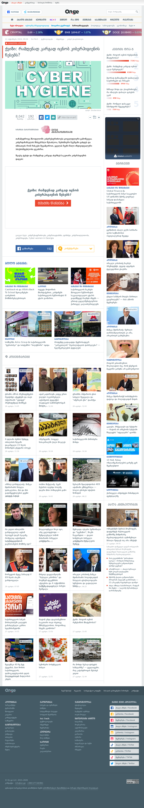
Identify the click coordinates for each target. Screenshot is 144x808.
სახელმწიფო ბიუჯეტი (48, 711)
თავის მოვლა (80, 715)
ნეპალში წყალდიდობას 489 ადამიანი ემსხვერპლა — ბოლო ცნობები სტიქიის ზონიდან (87, 477)
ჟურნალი (41, 20)
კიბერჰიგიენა (22, 238)
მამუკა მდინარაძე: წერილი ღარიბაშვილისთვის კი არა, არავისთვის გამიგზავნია (123, 322)
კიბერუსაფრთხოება (37, 235)
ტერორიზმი (10, 708)
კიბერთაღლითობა (80, 235)
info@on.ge (20, 783)
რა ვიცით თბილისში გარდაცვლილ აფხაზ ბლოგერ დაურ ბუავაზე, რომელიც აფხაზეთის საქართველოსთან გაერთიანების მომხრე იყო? (19, 522)
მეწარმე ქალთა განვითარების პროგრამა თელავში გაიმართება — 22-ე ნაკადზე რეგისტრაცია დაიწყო (123, 579)
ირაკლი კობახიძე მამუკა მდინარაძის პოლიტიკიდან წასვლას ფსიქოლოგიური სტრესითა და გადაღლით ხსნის (87, 568)
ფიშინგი (67, 235)
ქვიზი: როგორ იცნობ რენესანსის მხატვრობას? (87, 613)
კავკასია (8, 715)
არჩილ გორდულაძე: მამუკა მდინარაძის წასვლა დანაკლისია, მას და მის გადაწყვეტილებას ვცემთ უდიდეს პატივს (19, 477)
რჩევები (78, 750)
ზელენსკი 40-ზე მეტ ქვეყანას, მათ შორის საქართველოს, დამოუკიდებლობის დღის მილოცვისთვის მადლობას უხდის (19, 658)
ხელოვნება (44, 735)
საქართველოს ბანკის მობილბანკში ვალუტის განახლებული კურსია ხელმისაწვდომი (19, 613)
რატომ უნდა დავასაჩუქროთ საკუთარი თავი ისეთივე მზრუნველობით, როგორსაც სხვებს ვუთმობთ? (53, 613)
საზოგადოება (109, 26)
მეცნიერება (44, 728)
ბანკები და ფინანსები (48, 705)
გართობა (79, 734)
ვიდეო (63, 20)
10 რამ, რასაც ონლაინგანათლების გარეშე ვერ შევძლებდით (123, 452)
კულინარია (79, 731)
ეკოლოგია (9, 728)
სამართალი (10, 743)
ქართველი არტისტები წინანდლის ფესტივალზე (123, 484)
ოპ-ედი (75, 20)
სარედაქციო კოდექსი (92, 691)
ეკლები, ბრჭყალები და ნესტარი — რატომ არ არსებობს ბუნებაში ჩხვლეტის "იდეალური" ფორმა (123, 419)
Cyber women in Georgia (41, 238)
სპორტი (44, 742)
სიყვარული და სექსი (83, 743)
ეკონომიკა (122, 26)
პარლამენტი (10, 705)
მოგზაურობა (80, 725)
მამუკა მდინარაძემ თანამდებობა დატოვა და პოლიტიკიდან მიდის (123, 387)
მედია (7, 750)
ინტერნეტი (60, 39)
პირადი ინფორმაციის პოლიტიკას (84, 788)
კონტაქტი (135, 691)
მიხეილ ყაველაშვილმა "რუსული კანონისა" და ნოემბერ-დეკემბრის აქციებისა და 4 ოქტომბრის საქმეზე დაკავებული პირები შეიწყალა (53, 568)
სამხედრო (9, 721)
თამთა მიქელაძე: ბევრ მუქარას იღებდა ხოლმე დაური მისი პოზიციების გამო (53, 477)
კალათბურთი (45, 751)
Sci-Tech (34, 39)
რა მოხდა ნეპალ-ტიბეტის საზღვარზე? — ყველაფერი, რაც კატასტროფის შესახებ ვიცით (87, 658)
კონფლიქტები (11, 718)
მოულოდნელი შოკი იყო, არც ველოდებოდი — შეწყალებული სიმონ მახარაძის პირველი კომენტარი (53, 522)
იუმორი (78, 737)
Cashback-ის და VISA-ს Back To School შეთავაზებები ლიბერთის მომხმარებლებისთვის (21, 284)
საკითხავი (100, 20)
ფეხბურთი (44, 745)
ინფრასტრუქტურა (12, 747)
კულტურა (45, 732)
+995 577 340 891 (35, 783)
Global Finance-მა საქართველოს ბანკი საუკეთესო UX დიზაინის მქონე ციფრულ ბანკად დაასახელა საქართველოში (123, 186)
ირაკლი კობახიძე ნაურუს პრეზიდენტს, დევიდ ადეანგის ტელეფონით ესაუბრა (123, 255)
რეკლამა (128, 20)
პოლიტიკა (95, 26)
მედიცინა (78, 708)
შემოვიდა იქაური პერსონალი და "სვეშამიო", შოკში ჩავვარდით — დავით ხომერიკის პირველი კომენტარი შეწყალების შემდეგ (87, 522)
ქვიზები (87, 20)
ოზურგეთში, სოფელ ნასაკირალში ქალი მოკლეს (53, 432)
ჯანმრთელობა (83, 702)
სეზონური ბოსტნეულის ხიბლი (53, 658)
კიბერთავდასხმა (54, 235)
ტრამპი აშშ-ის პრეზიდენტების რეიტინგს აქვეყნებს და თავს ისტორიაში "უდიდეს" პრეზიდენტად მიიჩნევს (19, 387)
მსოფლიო (9, 711)
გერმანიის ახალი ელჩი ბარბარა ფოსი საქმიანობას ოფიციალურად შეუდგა (123, 222)
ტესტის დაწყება (51, 203)
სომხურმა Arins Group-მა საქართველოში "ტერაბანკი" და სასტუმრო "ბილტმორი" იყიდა (29, 329)
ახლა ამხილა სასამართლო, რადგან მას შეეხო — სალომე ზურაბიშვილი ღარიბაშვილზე (124, 588)
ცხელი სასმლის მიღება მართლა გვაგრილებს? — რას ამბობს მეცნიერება (123, 288)
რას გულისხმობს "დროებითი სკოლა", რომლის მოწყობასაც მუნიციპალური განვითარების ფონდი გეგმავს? (121, 562)
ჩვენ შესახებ (66, 691)
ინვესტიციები (33, 12)
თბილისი (9, 737)
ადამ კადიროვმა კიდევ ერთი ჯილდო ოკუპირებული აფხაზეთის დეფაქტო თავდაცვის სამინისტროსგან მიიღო (53, 387)
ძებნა (57, 3)
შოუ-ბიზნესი (45, 738)
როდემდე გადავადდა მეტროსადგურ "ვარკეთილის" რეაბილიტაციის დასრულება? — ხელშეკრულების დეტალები (79, 330)
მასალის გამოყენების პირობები (116, 691)
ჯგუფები (14, 12)
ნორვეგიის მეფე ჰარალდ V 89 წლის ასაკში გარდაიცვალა (19, 568)
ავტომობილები (81, 728)
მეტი (131, 26)
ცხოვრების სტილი (85, 718)
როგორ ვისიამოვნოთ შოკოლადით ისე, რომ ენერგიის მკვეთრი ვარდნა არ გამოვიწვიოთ (123, 355)
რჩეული (114, 20)
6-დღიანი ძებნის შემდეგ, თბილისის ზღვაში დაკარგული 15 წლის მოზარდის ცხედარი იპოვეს (19, 432)
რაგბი (42, 748)
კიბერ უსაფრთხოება (75, 39)
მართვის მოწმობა (45, 3)
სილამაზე (79, 722)
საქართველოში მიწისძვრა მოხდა (87, 432)
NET (53, 20)
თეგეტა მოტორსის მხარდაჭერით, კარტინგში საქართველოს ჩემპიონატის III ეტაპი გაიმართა (54, 284)
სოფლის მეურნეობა (48, 715)
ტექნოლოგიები (47, 39)
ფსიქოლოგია (80, 705)
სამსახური (79, 740)
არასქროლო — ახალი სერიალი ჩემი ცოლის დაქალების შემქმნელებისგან (122, 571)
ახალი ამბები (16, 3)
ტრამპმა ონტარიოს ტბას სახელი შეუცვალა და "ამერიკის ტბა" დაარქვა (87, 387)
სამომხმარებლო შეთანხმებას (55, 788)
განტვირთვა (30, 3)
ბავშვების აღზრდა (82, 711)
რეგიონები (9, 740)
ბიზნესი (43, 708)
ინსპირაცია (79, 747)
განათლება (9, 731)
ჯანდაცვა (9, 734)
